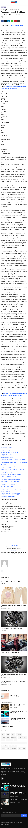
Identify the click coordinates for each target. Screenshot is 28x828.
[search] (26, 2)
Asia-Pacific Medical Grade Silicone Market (10, 481)
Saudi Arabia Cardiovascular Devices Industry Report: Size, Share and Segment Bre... (14, 547)
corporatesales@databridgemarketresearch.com (14, 532)
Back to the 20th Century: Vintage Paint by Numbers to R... (17, 705)
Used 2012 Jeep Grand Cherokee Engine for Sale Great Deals (13, 682)
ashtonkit (2, 653)
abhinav (11, 714)
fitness (3, 740)
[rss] (2, 778)
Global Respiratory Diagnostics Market (9, 476)
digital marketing (22, 743)
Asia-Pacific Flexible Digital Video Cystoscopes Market (12, 469)
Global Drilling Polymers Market (7, 472)
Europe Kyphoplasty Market (7, 486)
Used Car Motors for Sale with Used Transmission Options (13, 582)
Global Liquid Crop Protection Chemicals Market (11, 474)
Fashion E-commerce (6, 748)
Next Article (13, 550)
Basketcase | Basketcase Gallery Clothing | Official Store (13, 606)
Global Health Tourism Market (7, 447)
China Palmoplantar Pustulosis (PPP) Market (10, 479)
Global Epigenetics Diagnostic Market (9, 477)
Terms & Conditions (5, 824)
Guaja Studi (12, 802)
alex (11, 707)
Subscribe (24, 815)
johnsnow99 (4, 702)
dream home (13, 737)
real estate (19, 734)
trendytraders (12, 696)
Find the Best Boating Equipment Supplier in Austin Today (17, 719)
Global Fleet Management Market (8, 484)
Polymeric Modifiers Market (16, 25)
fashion (3, 734)
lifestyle (13, 734)
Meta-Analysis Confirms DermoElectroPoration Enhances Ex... (18, 794)
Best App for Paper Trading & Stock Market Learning (18, 694)
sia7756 (2, 568)
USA (15, 740)
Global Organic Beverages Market (8, 483)
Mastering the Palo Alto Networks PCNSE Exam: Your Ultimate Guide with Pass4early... (14, 553)
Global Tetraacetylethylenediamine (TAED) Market (11, 494)
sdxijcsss (2, 608)
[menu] (1, 2)
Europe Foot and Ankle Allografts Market (9, 452)
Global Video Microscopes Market (8, 496)
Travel (20, 737)
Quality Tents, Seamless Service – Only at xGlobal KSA (14, 700)
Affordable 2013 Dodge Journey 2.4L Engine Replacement (12, 629)
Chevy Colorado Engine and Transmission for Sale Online (13, 675)
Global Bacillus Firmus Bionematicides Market (10, 493)
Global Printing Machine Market (7, 471)
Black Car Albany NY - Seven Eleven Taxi (11, 652)
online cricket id (10, 740)
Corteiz (24, 737)
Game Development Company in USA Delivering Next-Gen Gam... (18, 712)
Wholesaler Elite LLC (13, 721)
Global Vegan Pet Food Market (7, 449)
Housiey (3, 737)
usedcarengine (3, 584)
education (15, 743)
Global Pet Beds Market (6, 455)
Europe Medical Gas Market (7, 454)
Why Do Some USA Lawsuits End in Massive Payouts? (18, 800)
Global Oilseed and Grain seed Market (9, 450)
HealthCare (14, 748)
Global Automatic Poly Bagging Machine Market (11, 467)
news (8, 737)
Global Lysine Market (5, 491)
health (8, 734)
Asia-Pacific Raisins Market (7, 457)
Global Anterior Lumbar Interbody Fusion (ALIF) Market (12, 489)
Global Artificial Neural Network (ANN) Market (10, 466)
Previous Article (14, 545)
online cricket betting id (6, 743)
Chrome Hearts (5, 745)
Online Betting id (13, 745)
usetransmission (3, 631)
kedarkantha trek (22, 748)
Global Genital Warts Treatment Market (9, 488)
